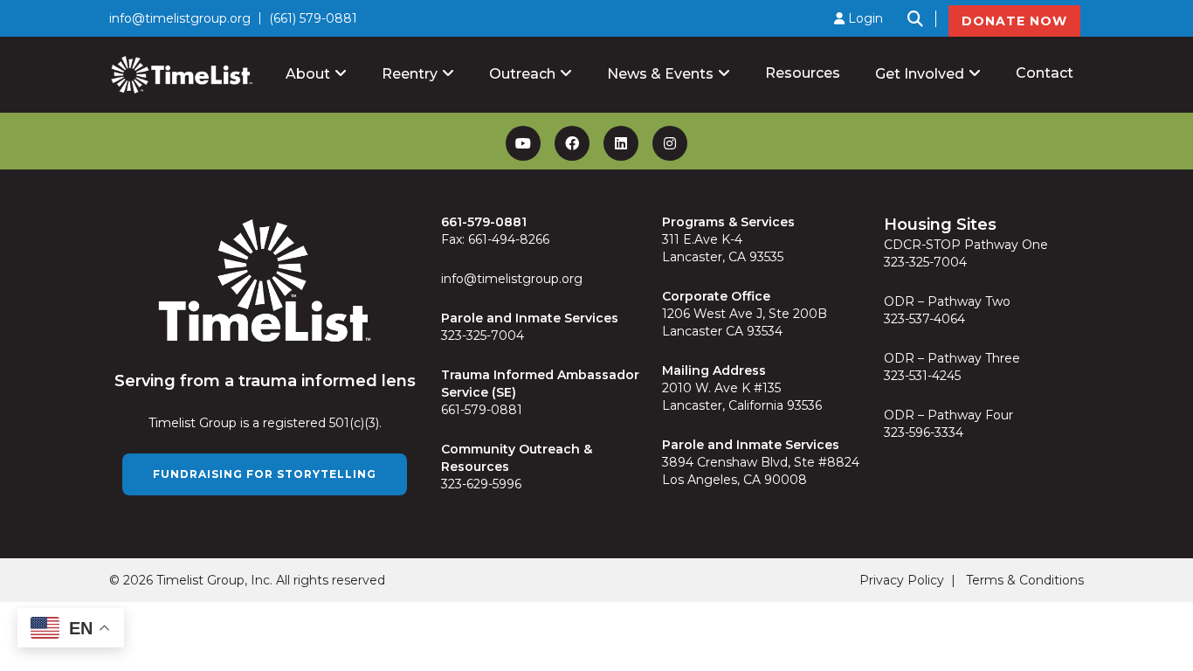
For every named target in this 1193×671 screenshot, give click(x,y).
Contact (1044, 73)
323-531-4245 (922, 376)
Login (864, 18)
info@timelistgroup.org (180, 18)
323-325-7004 (482, 335)
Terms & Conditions (1025, 580)
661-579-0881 (481, 410)
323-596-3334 (923, 432)
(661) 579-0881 (313, 18)
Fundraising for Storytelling (264, 474)
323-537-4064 (924, 319)
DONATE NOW (1014, 21)
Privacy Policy (901, 580)
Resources (802, 73)
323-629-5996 (481, 484)
